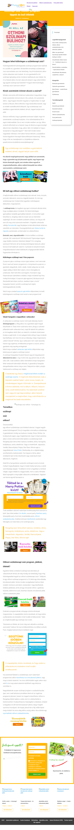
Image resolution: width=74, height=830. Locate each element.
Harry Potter (17, 450)
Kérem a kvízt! (35, 506)
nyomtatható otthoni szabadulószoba (16, 713)
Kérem (37, 652)
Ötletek (28, 6)
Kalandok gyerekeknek (58, 106)
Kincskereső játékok (32, 3)
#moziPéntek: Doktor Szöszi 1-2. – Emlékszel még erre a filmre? (59, 62)
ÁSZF (3, 820)
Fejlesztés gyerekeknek (58, 86)
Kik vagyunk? (37, 822)
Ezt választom (8, 809)
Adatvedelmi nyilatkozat (12, 820)
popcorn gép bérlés (23, 291)
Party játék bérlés (58, 3)
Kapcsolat (35, 6)
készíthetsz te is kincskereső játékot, (28, 677)
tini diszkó (22, 513)
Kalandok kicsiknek (57, 109)
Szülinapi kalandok (57, 120)
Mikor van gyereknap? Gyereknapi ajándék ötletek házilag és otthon (59, 55)
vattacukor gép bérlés (24, 349)
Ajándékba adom (43, 820)
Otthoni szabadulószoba (45, 3)
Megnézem (25, 179)
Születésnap (25, 18)
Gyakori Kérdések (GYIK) (56, 820)
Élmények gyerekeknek (58, 83)
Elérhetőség (34, 820)
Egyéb (54, 103)
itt (7, 683)
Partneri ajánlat (68, 820)
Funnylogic (57, 32)
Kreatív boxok (55, 111)
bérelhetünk (31, 519)
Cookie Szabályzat (25, 820)
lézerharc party (41, 513)
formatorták (12, 225)
